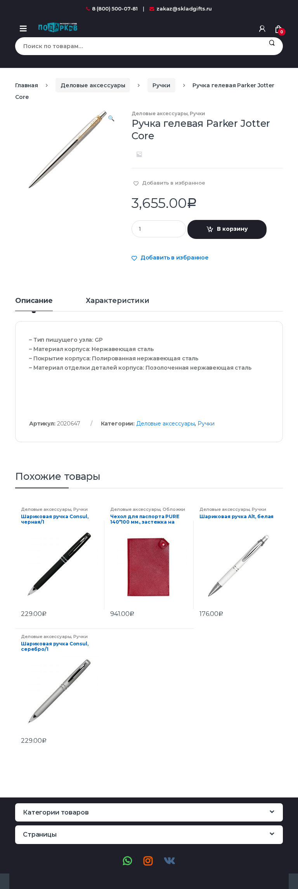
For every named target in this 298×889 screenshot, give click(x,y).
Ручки (161, 85)
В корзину (232, 228)
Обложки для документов (147, 512)
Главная (26, 85)
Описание (34, 301)
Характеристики (117, 301)
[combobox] (138, 46)
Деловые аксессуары (93, 85)
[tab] (34, 304)
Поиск (272, 46)
